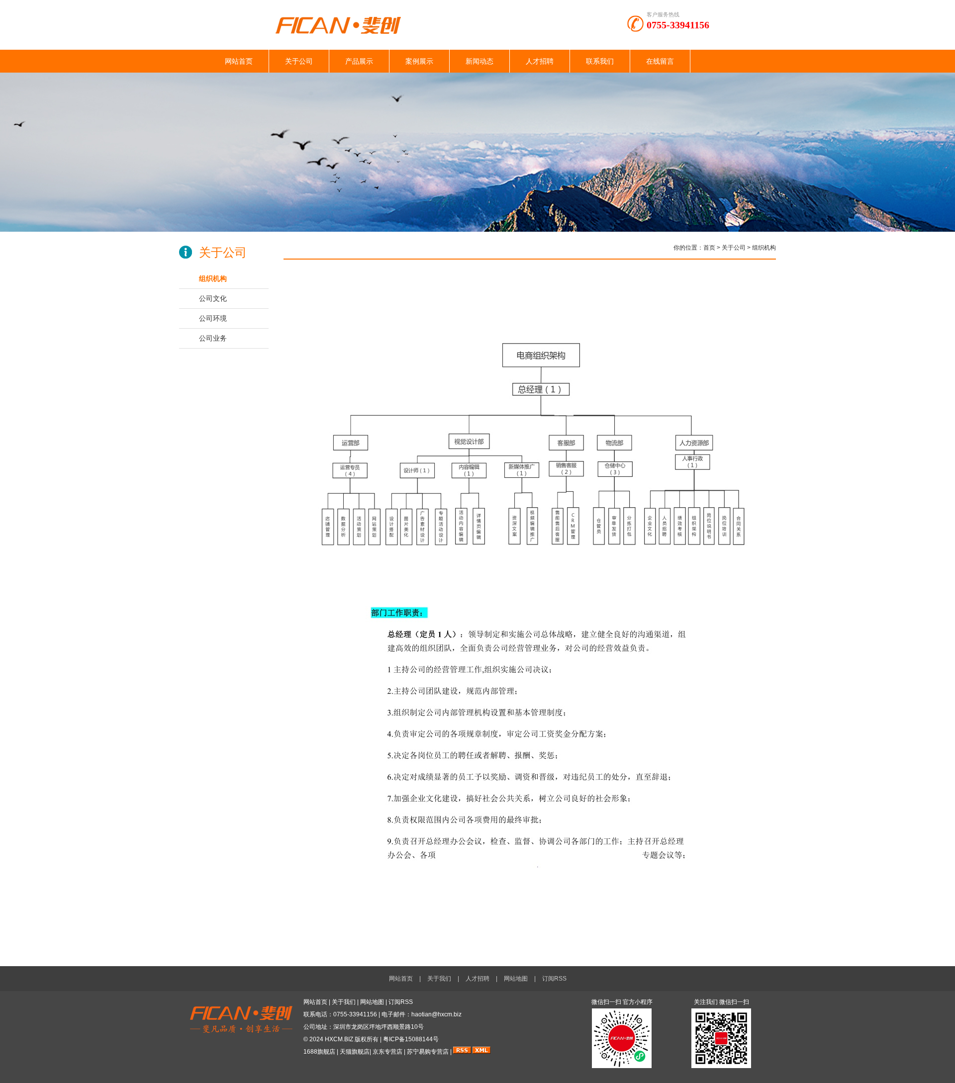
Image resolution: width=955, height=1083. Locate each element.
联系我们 (600, 61)
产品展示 (359, 61)
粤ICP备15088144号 (411, 1039)
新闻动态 (479, 61)
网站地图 (516, 978)
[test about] (477, 229)
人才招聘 (540, 61)
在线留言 (660, 61)
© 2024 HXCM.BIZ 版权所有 (341, 1039)
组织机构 (213, 278)
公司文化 (213, 298)
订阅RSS (554, 978)
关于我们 (439, 978)
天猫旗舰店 (355, 1051)
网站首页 (239, 61)
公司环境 (213, 318)
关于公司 (299, 61)
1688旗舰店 (319, 1051)
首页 (709, 247)
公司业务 (213, 338)
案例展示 (419, 61)
